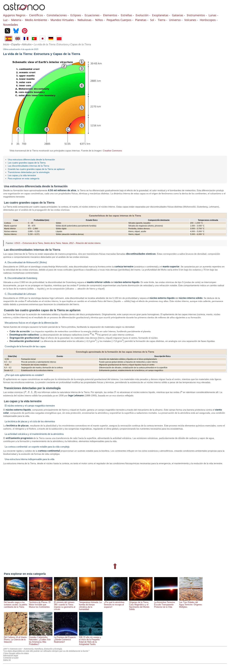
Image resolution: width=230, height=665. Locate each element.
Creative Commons (112, 150)
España (15, 44)
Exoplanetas (160, 15)
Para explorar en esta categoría (23, 178)
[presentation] (91, 334)
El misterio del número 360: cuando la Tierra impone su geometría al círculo (64, 605)
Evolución (142, 15)
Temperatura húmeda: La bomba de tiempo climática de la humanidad (90, 605)
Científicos (36, 15)
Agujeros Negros (14, 15)
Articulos (27, 44)
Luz (5, 20)
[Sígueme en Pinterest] (24, 31)
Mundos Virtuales (62, 20)
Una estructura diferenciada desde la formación (31, 159)
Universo (175, 20)
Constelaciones (57, 15)
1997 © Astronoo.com (12, 649)
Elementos (110, 15)
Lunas (212, 15)
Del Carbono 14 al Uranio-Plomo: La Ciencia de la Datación (15, 639)
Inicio (6, 44)
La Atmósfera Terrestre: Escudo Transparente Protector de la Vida (164, 604)
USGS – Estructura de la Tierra (28, 243)
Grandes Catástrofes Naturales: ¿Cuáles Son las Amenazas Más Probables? (40, 640)
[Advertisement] (97, 513)
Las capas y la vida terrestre (22, 175)
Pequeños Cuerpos (119, 20)
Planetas (140, 20)
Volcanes (190, 20)
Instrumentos (196, 15)
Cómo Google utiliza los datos (16, 653)
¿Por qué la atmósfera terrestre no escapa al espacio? (114, 604)
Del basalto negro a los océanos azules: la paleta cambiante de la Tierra (15, 604)
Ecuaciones (92, 15)
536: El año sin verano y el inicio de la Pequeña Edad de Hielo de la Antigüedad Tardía (90, 640)
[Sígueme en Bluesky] (16, 31)
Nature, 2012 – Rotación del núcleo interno (81, 243)
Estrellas (126, 15)
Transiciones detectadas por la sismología (28, 172)
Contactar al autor (10, 658)
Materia (16, 20)
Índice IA (7, 660)
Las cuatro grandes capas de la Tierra (27, 162)
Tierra (161, 20)
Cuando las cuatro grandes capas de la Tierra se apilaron (36, 169)
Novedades (10, 24)
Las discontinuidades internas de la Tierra (28, 166)
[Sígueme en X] (7, 31)
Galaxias (177, 15)
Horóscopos (208, 20)
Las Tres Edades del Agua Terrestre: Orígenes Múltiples (190, 604)
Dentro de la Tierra (52, 243)
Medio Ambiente (36, 20)
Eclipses (75, 15)
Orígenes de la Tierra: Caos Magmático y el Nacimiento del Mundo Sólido (139, 605)
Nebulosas (84, 20)
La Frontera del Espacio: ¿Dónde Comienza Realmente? (65, 639)
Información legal (10, 656)
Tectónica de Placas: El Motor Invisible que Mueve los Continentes (40, 604)
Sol (152, 20)
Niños (99, 20)
